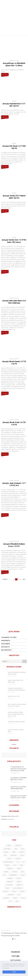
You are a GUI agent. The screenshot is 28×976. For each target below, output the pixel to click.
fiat (15, 865)
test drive (6, 898)
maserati (10, 878)
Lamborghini (13, 875)
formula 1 (10, 868)
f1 (23, 862)
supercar (10, 894)
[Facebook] (11, 755)
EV (17, 862)
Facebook (15, 952)
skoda (14, 891)
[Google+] (11, 834)
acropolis (18, 845)
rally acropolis (17, 888)
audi (23, 848)
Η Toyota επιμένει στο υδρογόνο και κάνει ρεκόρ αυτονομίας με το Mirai (18, 768)
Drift (22, 855)
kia (4, 875)
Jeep (22, 871)
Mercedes (10, 881)
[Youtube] (14, 755)
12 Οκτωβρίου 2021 (15, 773)
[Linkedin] (14, 834)
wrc (17, 901)
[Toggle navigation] (25, 32)
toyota (15, 898)
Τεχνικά (8, 930)
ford (21, 865)
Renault (6, 891)
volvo (23, 898)
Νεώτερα (16, 60)
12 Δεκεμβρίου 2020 (15, 782)
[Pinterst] (24, 834)
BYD (5, 855)
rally (7, 888)
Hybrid (6, 871)
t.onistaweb (11, 819)
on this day (9, 884)
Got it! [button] (14, 972)
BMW (14, 852)
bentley (6, 852)
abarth (9, 845)
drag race (13, 855)
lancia (22, 875)
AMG (16, 848)
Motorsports (6, 650)
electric (18, 858)
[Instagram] (17, 755)
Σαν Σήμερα (5, 644)
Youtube (15, 956)
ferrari (7, 865)
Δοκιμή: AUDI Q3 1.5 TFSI (14, 696)
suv (19, 894)
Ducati (9, 858)
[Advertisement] (14, 15)
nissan (19, 881)
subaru (22, 891)
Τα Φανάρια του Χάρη (8, 637)
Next (24, 579)
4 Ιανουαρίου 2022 (14, 791)
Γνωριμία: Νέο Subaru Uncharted (16, 721)
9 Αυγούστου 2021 (14, 800)
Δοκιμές (11, 60)
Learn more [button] (6, 968)
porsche (19, 884)
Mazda (18, 878)
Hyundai (14, 871)
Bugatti (22, 852)
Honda (19, 868)
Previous (5, 579)
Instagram (15, 960)
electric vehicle (8, 862)
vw (10, 901)
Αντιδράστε (5, 647)
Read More (5, 74)
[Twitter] (7, 834)
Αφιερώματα (5, 640)
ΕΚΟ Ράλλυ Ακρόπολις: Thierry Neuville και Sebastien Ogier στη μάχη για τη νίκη (16, 714)
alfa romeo (7, 848)
